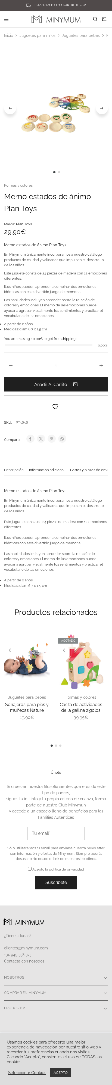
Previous (10, 108)
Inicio (8, 35)
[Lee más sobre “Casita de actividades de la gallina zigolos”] (98, 639)
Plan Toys (24, 224)
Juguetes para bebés (81, 35)
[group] (27, 661)
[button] (9, 650)
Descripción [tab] (14, 470)
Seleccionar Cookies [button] (27, 1072)
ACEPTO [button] (61, 1073)
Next (102, 108)
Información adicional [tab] (47, 470)
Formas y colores (18, 185)
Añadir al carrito (51, 384)
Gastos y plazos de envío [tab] (90, 470)
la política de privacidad (64, 869)
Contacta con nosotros (24, 961)
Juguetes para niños (37, 35)
